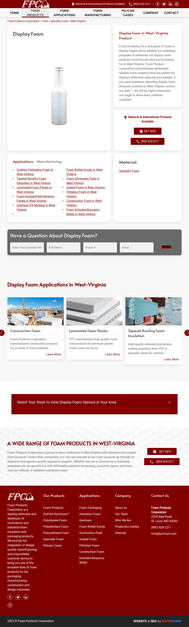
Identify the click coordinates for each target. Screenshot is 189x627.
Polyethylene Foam (55, 526)
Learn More (53, 354)
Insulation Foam (90, 514)
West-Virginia (77, 21)
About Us (121, 508)
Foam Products (35, 13)
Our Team (121, 514)
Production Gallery (127, 526)
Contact (171, 13)
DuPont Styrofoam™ (56, 514)
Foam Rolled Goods (92, 526)
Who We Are (123, 520)
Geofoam (85, 520)
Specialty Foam (59, 21)
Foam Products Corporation (23, 21)
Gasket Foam (88, 539)
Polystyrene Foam (55, 520)
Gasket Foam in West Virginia (85, 187)
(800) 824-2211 (142, 3)
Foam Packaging (90, 508)
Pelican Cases (128, 13)
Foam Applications (64, 13)
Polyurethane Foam (56, 533)
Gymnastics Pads (90, 533)
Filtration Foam (89, 545)
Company (151, 13)
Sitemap (120, 533)
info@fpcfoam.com (164, 533)
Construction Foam (91, 552)
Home (14, 13)
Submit (166, 246)
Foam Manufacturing (98, 13)
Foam (45, 21)
